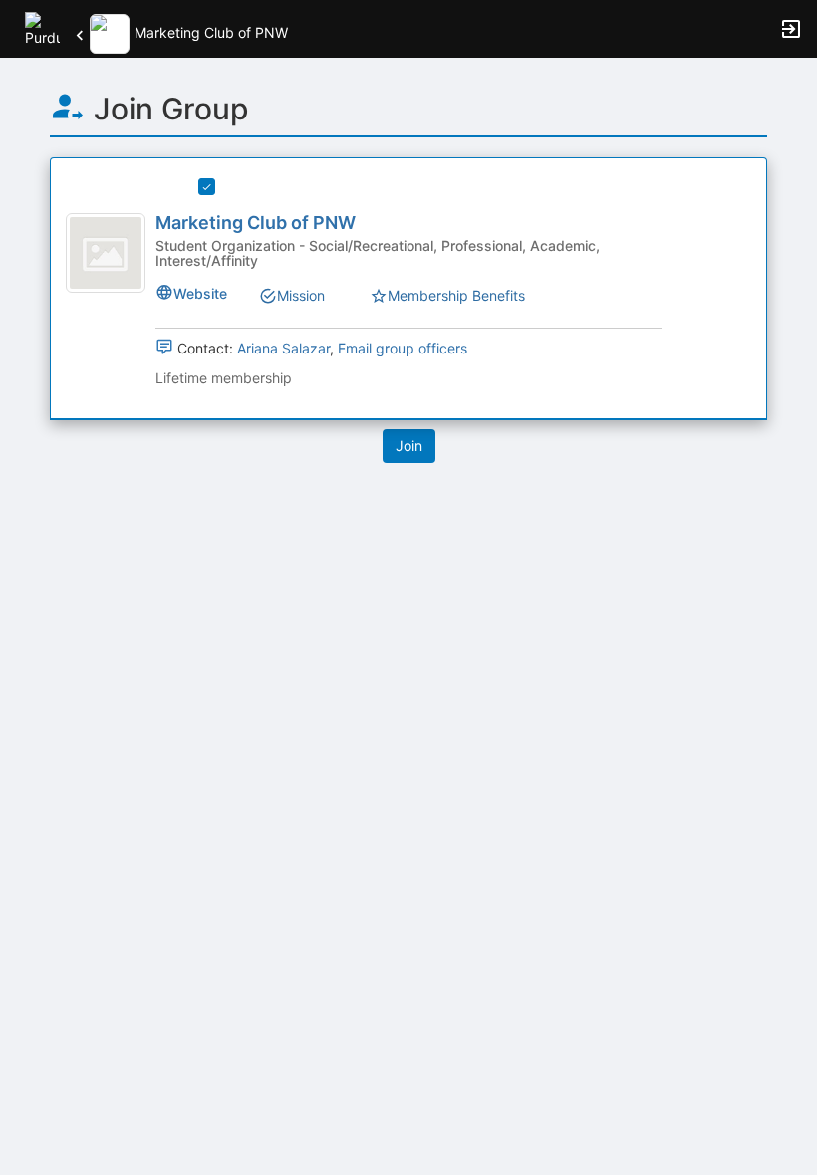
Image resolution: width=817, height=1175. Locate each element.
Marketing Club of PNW (255, 222)
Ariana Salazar (283, 348)
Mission (301, 295)
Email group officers (402, 348)
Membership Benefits (456, 295)
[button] (42, 27)
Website (200, 293)
